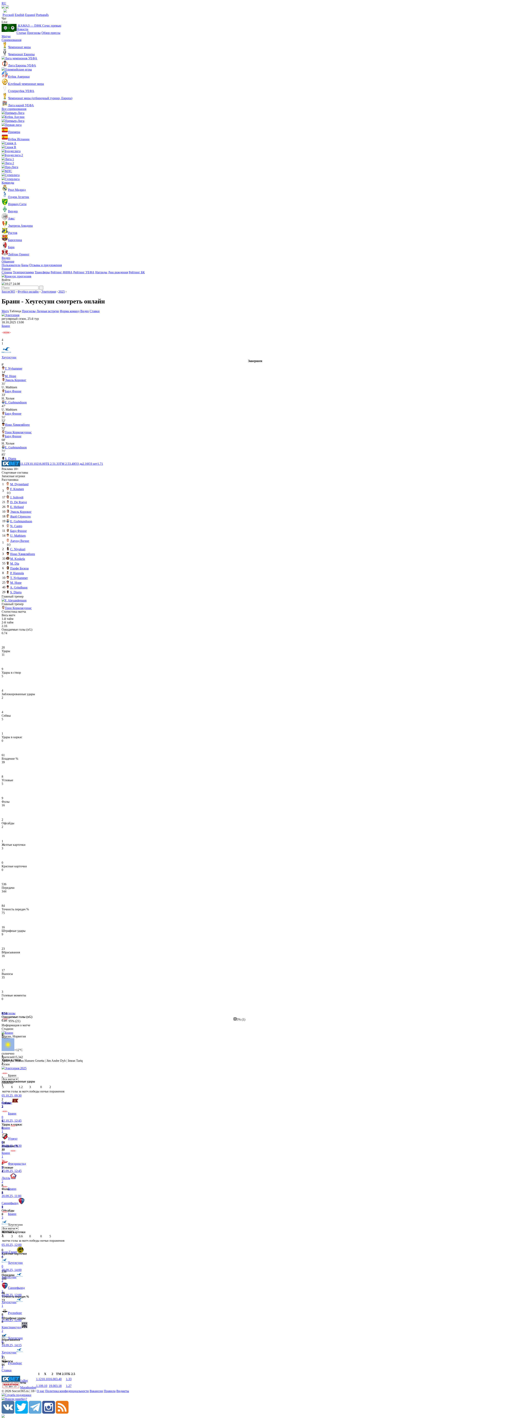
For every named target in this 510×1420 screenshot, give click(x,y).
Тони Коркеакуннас (18, 432)
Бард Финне (13, 391)
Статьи (21, 32)
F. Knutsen (17, 489)
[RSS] (62, 1412)
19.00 (52, 1386)
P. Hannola (17, 573)
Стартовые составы (15, 472)
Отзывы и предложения (45, 265)
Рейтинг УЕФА (83, 272)
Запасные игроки (13, 476)
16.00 (52, 1379)
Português (42, 15)
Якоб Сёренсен (20, 516)
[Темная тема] (3, 7)
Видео (6, 258)
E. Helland (17, 507)
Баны (24, 265)
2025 (61, 291)
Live (4, 22)
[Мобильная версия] (7, 7)
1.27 (69, 1386)
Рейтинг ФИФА (62, 272)
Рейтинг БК (137, 272)
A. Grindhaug (18, 587)
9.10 (44, 1386)
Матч (5, 311)
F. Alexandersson (15, 600)
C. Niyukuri (17, 549)
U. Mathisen (18, 535)
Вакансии (96, 1391)
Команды (8, 182)
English (19, 15)
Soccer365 (8, 291)
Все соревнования (14, 109)
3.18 (59, 1386)
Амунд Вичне (19, 541)
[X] (21, 1412)
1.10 (39, 1386)
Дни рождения (118, 272)
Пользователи (11, 265)
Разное (6, 268)
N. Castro (16, 526)
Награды (101, 272)
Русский (8, 15)
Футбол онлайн (28, 291)
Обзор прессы (50, 32)
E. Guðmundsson (16, 402)
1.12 (39, 1379)
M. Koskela (17, 558)
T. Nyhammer (13, 368)
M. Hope (10, 376)
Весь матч (8, 615)
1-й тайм (7, 618)
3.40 (59, 1379)
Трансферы (42, 272)
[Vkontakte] (8, 1412)
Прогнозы (34, 32)
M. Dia (14, 563)
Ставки (95, 311)
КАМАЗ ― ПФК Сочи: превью (39, 25)
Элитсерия (48, 291)
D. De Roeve (18, 502)
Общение (8, 261)
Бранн (6, 326)
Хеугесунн (9, 357)
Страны (7, 272)
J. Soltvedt (16, 497)
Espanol (30, 15)
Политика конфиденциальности (67, 1391)
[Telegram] (35, 1412)
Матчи (6, 36)
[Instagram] (48, 1412)
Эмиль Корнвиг (15, 380)
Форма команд (69, 311)
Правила (110, 1391)
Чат (4, 18)
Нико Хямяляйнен (17, 424)
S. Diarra (10, 458)
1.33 (69, 1379)
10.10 (45, 1379)
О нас (40, 1391)
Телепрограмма (23, 272)
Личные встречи (47, 311)
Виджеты (122, 1391)
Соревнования (11, 40)
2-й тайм (7, 622)
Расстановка (10, 479)
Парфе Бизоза (19, 568)
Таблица (16, 311)
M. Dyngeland (19, 484)
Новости (22, 29)
